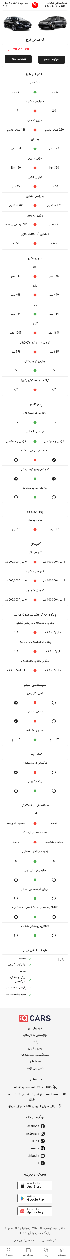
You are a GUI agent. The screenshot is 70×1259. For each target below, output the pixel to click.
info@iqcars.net (24, 1087)
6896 (48, 1087)
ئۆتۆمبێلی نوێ (35, 1028)
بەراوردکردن (35, 1048)
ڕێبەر (35, 1042)
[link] (35, 1185)
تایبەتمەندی (49, 1240)
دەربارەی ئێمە (35, 1068)
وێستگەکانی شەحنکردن (35, 1055)
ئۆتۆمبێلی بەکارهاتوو (35, 1035)
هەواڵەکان (35, 1061)
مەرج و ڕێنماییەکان (25, 1240)
